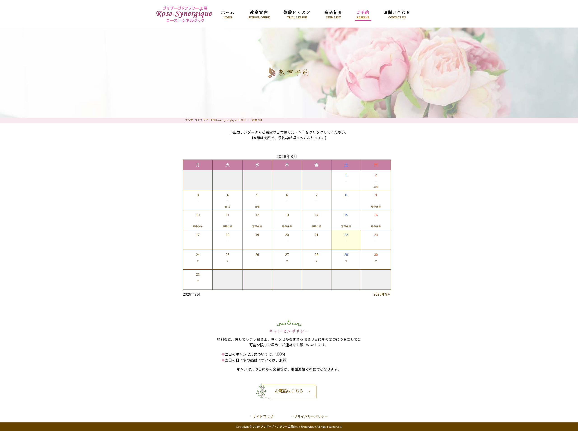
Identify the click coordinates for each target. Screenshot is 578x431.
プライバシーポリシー (311, 417)
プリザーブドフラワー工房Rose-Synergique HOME (215, 120)
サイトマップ (263, 417)
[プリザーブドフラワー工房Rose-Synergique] (184, 22)
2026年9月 (382, 294)
